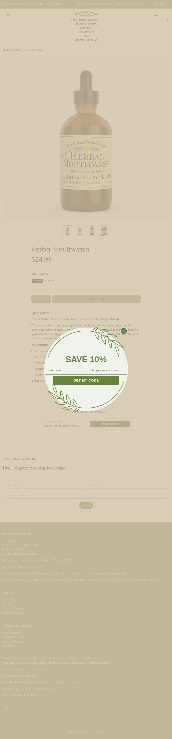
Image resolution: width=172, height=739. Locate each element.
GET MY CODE (86, 380)
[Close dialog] (124, 331)
